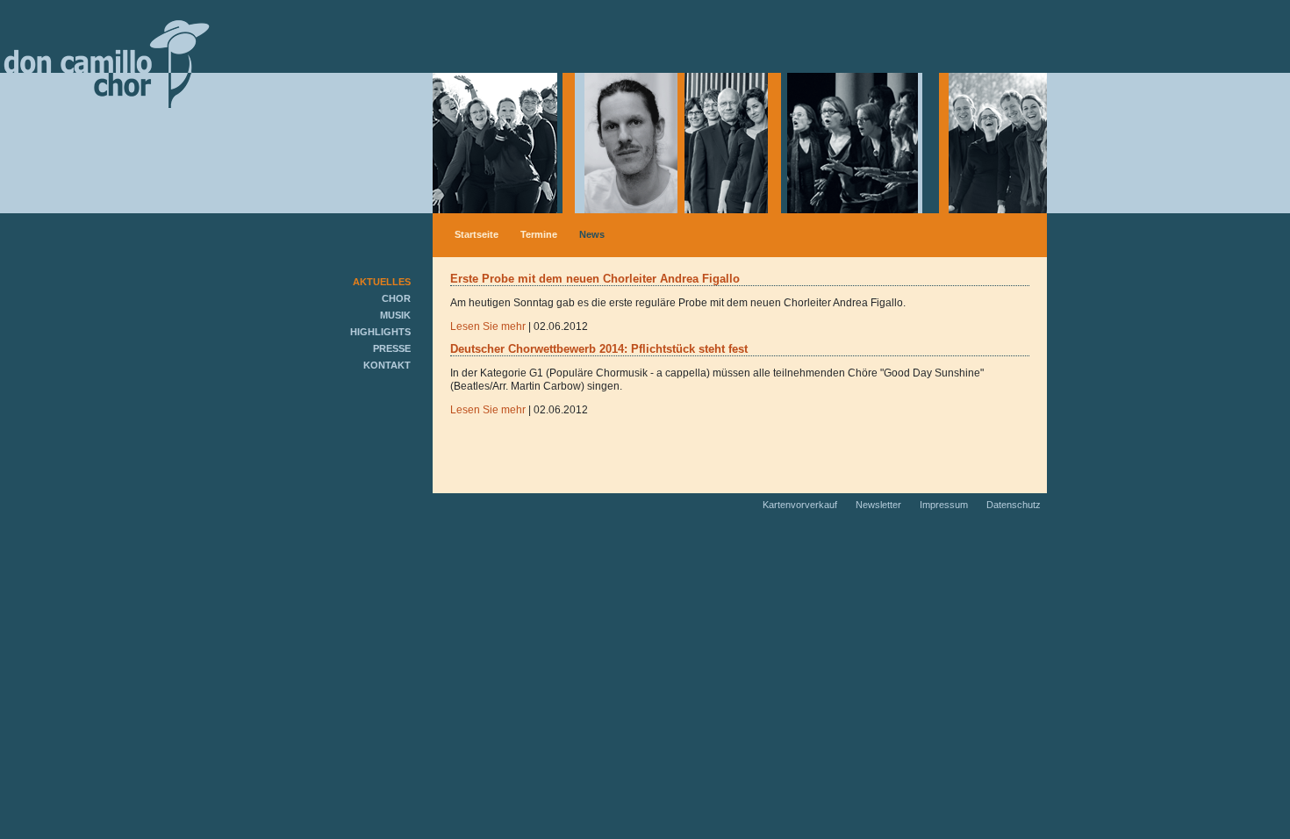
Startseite (476, 234)
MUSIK (395, 315)
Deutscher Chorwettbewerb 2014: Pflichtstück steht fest (599, 348)
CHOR (396, 298)
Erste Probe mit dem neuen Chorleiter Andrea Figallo (595, 278)
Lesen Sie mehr (488, 326)
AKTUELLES (382, 281)
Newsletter (880, 504)
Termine (538, 234)
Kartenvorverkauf (801, 504)
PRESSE (392, 348)
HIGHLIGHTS (380, 331)
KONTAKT (387, 365)
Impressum (945, 504)
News (592, 234)
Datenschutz (1013, 504)
